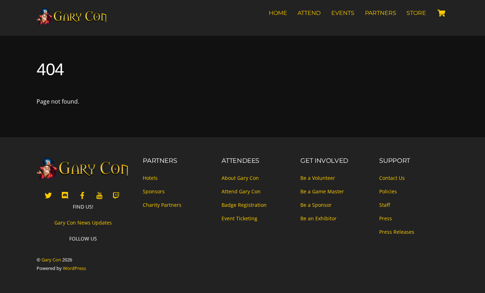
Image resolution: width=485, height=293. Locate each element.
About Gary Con (240, 178)
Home (278, 13)
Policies (388, 191)
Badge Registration (244, 204)
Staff (384, 204)
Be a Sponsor (316, 204)
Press (385, 218)
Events (342, 13)
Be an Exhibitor (318, 218)
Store (416, 13)
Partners (380, 13)
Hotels (150, 178)
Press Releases (396, 231)
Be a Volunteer (317, 178)
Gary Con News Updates (83, 222)
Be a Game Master (322, 191)
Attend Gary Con (241, 191)
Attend (309, 13)
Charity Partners (162, 204)
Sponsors (154, 191)
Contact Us (392, 178)
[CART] (441, 13)
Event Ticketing (239, 218)
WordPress (74, 268)
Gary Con (51, 259)
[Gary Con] (72, 22)
